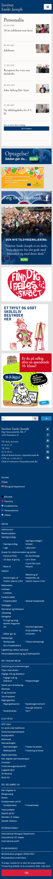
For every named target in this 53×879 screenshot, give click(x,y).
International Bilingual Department (17, 833)
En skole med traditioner (13, 727)
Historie (5, 570)
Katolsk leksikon (9, 820)
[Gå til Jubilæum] (42, 48)
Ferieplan (5, 762)
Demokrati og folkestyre (12, 609)
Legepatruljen (8, 769)
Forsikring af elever (35, 750)
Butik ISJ (5, 777)
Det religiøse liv (10, 784)
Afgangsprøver (8, 700)
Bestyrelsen (6, 585)
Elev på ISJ (7, 718)
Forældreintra (11, 505)
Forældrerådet (8, 597)
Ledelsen (5, 589)
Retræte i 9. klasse (10, 817)
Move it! (7, 566)
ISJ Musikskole (9, 848)
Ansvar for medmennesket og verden (18, 552)
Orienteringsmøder (34, 626)
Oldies (7, 515)
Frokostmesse (32, 805)
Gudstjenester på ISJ (11, 801)
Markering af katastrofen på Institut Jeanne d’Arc (35, 577)
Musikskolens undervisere (13, 857)
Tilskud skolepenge (35, 641)
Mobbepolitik (9, 750)
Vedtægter (6, 605)
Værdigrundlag (8, 537)
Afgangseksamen (11, 703)
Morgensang (7, 793)
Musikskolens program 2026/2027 (18, 853)
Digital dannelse (9, 754)
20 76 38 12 (6, 451)
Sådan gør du (9, 633)
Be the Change (33, 555)
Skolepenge (7, 637)
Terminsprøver (8, 696)
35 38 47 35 (6, 445)
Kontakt (5, 477)
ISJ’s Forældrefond (12, 645)
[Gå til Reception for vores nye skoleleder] (42, 68)
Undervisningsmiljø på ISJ (13, 766)
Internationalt (9, 827)
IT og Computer (8, 692)
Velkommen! (7, 529)
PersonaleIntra (11, 510)
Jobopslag (6, 612)
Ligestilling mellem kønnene (14, 649)
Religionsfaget (32, 680)
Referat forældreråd (35, 600)
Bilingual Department (15, 486)
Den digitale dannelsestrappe (15, 758)
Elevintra (9, 501)
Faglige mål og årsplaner (13, 673)
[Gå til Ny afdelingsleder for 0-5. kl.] (42, 108)
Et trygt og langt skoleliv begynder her (11, 623)
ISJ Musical (6, 773)
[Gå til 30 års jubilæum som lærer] (42, 28)
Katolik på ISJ (7, 813)
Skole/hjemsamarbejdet (12, 731)
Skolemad (6, 739)
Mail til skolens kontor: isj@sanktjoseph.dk (20, 455)
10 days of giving (11, 559)
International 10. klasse (12, 837)
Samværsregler (8, 743)
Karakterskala (9, 710)
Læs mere (45, 866)
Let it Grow (31, 559)
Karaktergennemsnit (35, 703)
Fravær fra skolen (34, 746)
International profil (10, 841)
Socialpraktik (7, 735)
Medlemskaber (8, 533)
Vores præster (8, 809)
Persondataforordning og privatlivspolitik (20, 653)
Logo (5, 547)
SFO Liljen (6, 724)
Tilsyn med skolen (10, 670)
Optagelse (6, 616)
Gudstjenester (10, 805)
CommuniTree (10, 555)
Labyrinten (31, 547)
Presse (4, 481)
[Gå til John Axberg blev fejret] (42, 88)
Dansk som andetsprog (12, 685)
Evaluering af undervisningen (15, 666)
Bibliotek (8, 496)
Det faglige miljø (10, 660)
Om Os (4, 523)
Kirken (4, 797)
